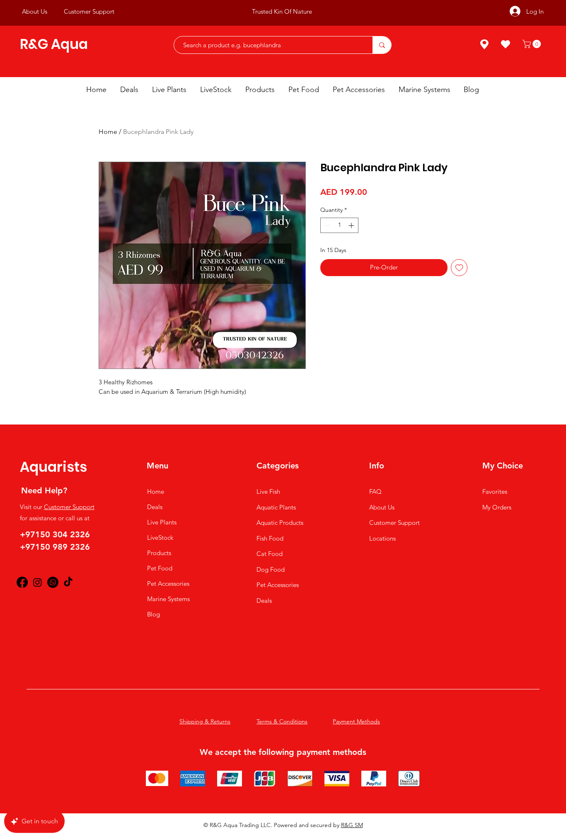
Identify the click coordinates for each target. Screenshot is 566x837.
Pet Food (159, 568)
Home (108, 132)
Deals (154, 507)
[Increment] (352, 225)
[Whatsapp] (52, 582)
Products (159, 553)
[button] (532, 44)
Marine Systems (168, 599)
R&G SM (352, 825)
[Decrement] (327, 225)
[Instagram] (37, 582)
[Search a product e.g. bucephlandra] (381, 44)
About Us (381, 507)
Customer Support (69, 507)
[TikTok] (68, 582)
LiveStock (160, 537)
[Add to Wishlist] (459, 267)
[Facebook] (22, 582)
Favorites (494, 491)
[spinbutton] (339, 225)
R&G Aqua (54, 44)
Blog (153, 614)
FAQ (375, 491)
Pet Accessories (168, 583)
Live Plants (162, 522)
